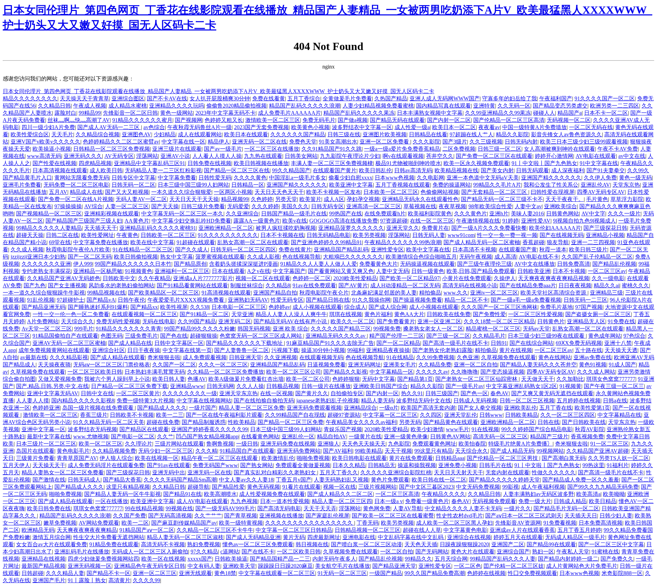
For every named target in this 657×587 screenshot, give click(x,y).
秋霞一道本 (553, 249)
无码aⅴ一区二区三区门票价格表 (111, 364)
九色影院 (399, 444)
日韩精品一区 (247, 185)
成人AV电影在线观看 (202, 501)
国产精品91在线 (182, 494)
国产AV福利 (337, 451)
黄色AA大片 (409, 314)
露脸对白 (65, 113)
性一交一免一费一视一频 (507, 235)
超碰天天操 (29, 235)
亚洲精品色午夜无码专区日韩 (149, 566)
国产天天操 (165, 206)
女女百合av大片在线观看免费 (51, 544)
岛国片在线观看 (35, 451)
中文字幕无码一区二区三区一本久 (182, 213)
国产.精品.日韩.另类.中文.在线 (52, 386)
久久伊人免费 (600, 177)
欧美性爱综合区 (30, 134)
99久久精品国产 (291, 170)
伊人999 (82, 264)
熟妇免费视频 (203, 544)
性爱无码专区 (287, 300)
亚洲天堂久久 (402, 228)
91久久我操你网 (371, 300)
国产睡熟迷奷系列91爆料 (98, 307)
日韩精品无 (381, 465)
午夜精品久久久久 (443, 494)
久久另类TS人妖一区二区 (618, 458)
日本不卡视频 (569, 271)
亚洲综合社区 (108, 350)
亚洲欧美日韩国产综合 (380, 386)
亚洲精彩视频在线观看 (111, 213)
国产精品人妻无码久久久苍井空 (538, 364)
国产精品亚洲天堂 (394, 566)
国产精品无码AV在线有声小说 (291, 321)
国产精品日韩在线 (328, 300)
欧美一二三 (169, 415)
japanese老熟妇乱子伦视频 (327, 400)
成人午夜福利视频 (543, 487)
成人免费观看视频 (205, 357)
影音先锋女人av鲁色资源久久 (566, 134)
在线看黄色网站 (260, 436)
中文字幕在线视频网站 (204, 400)
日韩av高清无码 (413, 170)
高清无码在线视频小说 (469, 285)
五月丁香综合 (303, 98)
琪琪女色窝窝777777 (610, 379)
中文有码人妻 (204, 566)
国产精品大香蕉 (122, 480)
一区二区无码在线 (591, 127)
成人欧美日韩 (106, 170)
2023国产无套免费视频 (261, 127)
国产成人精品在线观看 (117, 357)
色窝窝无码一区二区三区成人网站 (261, 336)
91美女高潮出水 (338, 142)
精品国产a (569, 113)
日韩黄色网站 (562, 213)
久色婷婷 (262, 199)
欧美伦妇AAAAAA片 (555, 228)
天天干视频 (398, 451)
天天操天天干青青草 (84, 98)
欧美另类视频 (369, 235)
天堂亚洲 (242, 314)
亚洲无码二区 (234, 321)
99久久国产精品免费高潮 (434, 573)
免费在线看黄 (268, 98)
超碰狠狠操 (203, 336)
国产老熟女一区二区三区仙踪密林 (477, 379)
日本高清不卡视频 (474, 249)
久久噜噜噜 (464, 372)
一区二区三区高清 (397, 494)
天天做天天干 (537, 379)
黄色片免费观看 (390, 480)
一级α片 (388, 408)
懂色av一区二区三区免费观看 (257, 544)
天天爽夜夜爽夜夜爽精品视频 (553, 278)
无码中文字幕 (378, 379)
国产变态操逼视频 (502, 372)
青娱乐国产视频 (343, 429)
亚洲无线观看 (195, 573)
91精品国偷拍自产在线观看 (65, 336)
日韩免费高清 (573, 264)
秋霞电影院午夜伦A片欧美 (78, 249)
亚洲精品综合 (360, 408)
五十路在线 (588, 350)
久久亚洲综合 (242, 213)
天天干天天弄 (320, 508)
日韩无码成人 (84, 480)
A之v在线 (258, 271)
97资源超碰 (394, 221)
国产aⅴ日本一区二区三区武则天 (523, 516)
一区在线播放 (111, 501)
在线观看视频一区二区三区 (144, 314)
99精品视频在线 (106, 293)
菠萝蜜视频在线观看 (220, 257)
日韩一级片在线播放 (326, 386)
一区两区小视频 (233, 192)
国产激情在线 (49, 480)
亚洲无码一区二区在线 (259, 142)
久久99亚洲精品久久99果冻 (498, 113)
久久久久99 (146, 580)
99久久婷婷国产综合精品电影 (536, 429)
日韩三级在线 (343, 134)
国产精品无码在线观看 (397, 120)
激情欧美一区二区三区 (272, 120)
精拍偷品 (430, 293)
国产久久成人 (191, 249)
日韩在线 (548, 422)
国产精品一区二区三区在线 (237, 170)
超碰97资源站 (343, 415)
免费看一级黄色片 (427, 501)
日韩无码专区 (327, 206)
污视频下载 (285, 350)
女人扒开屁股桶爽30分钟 (220, 98)
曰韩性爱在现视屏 (553, 192)
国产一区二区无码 (90, 257)
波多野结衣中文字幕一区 (362, 127)
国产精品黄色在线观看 (450, 422)
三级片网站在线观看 (179, 444)
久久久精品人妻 (65, 573)
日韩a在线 (615, 400)
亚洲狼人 (328, 444)
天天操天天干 (49, 465)
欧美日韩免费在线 (49, 508)
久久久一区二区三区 (223, 364)
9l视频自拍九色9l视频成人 (584, 221)
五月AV (58, 192)
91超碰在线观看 (196, 242)
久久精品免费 (434, 364)
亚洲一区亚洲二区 (439, 321)
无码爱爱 (238, 206)
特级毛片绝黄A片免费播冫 (520, 444)
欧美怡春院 (472, 444)
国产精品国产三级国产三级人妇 (84, 221)
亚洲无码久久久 (83, 156)
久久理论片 (138, 444)
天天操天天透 (621, 350)
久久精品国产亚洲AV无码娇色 (63, 278)
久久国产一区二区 (174, 364)
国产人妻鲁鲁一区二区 (241, 350)
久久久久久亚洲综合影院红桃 (395, 472)
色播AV (197, 379)
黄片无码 (294, 537)
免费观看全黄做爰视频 (302, 465)
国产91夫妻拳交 (606, 170)
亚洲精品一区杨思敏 (98, 271)
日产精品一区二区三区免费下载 (129, 386)
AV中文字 (593, 213)
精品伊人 (219, 142)
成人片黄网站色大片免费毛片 (581, 566)
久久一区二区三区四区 (567, 415)
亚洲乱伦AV (595, 185)
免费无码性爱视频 (118, 321)
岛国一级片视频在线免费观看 (98, 408)
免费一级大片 (534, 501)
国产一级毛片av (465, 386)
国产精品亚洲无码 (43, 307)
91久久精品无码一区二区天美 (108, 422)
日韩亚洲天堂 (245, 357)
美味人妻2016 (527, 213)
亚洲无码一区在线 (209, 472)
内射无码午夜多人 (334, 559)
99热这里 (593, 465)
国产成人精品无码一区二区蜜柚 (481, 242)
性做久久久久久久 (554, 472)
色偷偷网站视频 (440, 192)
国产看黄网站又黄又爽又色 (341, 271)
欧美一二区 (135, 523)
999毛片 (83, 329)
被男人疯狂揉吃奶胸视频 (286, 228)
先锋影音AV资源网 (518, 523)
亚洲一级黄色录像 (406, 436)
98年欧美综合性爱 (490, 206)
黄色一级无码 (635, 177)
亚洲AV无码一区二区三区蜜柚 (69, 343)
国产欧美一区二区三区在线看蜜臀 (393, 516)
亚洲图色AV (136, 134)
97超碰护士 (70, 300)
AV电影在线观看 (596, 156)
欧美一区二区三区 (101, 444)
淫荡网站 (147, 156)
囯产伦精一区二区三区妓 (514, 566)
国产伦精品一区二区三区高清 (508, 120)
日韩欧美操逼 (231, 559)
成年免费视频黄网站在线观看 (54, 350)
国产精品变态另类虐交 (560, 106)
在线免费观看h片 (384, 213)
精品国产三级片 (549, 436)
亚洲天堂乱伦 (460, 415)
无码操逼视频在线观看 (427, 264)
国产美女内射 (497, 170)
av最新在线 (33, 357)
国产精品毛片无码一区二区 (566, 508)
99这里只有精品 (433, 451)
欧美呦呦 (614, 494)
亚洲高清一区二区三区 (373, 206)
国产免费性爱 (489, 314)
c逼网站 (229, 551)
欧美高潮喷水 (220, 494)
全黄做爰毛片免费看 (347, 98)
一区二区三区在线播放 (271, 149)
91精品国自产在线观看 (247, 451)
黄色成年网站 (604, 336)
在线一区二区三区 (432, 221)
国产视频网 (188, 120)
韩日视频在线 (312, 544)
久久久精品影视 (69, 357)
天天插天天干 (100, 228)
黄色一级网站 (176, 113)
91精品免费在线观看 (114, 544)
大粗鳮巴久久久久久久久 (353, 257)
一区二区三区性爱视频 (535, 314)
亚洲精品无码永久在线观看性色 (420, 199)
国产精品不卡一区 (108, 573)
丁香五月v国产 (293, 480)
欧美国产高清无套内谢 (428, 408)
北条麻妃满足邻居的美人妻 (384, 293)
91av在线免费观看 (314, 285)
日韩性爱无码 (214, 177)
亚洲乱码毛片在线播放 (81, 551)
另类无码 (410, 422)
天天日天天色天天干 (279, 192)
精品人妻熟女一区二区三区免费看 (63, 472)
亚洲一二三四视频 (593, 242)
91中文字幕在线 (599, 163)
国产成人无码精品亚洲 (253, 537)
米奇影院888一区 (622, 573)
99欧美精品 (368, 451)
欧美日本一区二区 (454, 127)
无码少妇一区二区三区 (165, 451)
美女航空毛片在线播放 (342, 566)
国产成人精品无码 (512, 451)
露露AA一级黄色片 (256, 221)
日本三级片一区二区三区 (46, 444)
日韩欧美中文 (119, 278)
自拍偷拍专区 (347, 393)
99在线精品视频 (144, 508)
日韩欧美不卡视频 (132, 415)
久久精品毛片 (489, 336)
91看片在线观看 (301, 487)
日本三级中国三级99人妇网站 (193, 185)
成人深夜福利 (567, 170)
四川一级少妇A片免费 (48, 127)
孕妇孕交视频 (363, 199)
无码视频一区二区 (569, 120)
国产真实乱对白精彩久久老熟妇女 (275, 472)
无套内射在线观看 (507, 472)
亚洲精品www (187, 386)
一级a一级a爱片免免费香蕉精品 (402, 149)
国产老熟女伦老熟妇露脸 (442, 350)
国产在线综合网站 (531, 343)
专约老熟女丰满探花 (46, 271)
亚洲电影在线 (359, 537)
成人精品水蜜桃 (127, 106)
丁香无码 (367, 523)
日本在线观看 (228, 271)
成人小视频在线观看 (317, 307)
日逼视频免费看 (326, 364)
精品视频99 (234, 199)
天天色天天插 (420, 544)
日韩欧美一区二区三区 (168, 235)
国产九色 (35, 285)
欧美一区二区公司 (308, 379)
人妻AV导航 (407, 508)
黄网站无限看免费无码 (81, 177)
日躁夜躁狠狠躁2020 (464, 544)
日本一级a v (388, 501)
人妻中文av (528, 206)
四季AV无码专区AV (601, 192)
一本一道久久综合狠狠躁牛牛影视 (44, 293)
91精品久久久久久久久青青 (129, 329)
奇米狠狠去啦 (163, 357)
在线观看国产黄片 (335, 170)
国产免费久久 (617, 559)
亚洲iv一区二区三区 (494, 293)
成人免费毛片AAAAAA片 (289, 113)
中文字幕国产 (289, 271)
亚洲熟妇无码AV (248, 300)
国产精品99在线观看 (551, 544)
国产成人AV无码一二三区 (109, 127)
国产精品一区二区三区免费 (290, 422)
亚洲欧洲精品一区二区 (225, 228)
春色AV (499, 393)
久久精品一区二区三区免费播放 (225, 372)
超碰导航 (198, 487)
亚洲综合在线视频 (469, 537)
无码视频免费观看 (494, 501)
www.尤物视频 (90, 436)
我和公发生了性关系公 (551, 185)
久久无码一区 (514, 106)
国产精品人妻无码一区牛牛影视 (122, 494)
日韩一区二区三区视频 (527, 400)
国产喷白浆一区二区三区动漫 (366, 544)
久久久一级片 (624, 213)
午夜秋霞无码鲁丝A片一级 (199, 127)
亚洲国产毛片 (49, 580)
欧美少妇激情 (427, 429)
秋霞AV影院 (589, 429)
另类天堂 (286, 199)
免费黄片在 (435, 228)
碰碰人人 (544, 113)
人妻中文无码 (392, 271)
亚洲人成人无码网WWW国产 (445, 98)
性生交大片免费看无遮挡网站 (108, 537)
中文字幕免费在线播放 (100, 242)
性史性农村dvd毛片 (459, 516)
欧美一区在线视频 (163, 559)
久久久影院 (426, 142)
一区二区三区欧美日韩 (94, 372)
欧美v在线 (294, 221)
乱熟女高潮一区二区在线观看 (252, 242)
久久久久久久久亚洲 (46, 264)
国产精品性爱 (228, 487)
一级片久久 (517, 508)
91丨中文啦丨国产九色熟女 (544, 163)
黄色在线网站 (554, 357)
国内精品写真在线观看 (443, 106)
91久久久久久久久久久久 (228, 235)
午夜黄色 (127, 235)
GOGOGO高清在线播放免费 (343, 221)
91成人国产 (622, 364)
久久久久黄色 (250, 177)
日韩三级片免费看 (203, 206)
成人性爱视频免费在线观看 (272, 494)
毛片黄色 (597, 199)
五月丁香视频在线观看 (402, 185)
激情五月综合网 (52, 537)
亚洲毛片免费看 (22, 185)
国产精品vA (101, 300)
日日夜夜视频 (574, 285)
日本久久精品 (349, 465)
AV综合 (93, 206)
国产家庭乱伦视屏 (327, 516)
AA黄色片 (137, 221)
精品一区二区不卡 (466, 300)
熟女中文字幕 (176, 257)
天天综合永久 (471, 451)
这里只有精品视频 (128, 487)
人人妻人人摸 (32, 400)
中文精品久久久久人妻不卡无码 (463, 508)
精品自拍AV (331, 436)
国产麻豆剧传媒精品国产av (184, 523)
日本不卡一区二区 (606, 113)
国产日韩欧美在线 (584, 422)
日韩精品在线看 (428, 134)
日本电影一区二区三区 (238, 307)
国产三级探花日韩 (605, 228)
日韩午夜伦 (131, 300)
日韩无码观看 (532, 170)
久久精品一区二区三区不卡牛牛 (215, 530)
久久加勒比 (570, 379)
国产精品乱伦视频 (614, 264)
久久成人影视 (263, 257)
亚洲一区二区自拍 (476, 364)
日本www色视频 (394, 177)
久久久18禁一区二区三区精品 (499, 321)
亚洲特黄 (484, 106)
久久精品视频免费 (114, 451)
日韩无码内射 (521, 142)
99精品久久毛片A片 (497, 185)
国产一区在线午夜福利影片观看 (224, 415)
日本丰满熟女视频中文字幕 (430, 113)
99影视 (510, 487)
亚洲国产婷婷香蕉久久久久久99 (209, 429)
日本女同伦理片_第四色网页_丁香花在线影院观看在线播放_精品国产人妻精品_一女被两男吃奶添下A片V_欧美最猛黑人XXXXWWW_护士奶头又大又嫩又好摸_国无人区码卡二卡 (218, 91)
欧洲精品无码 (38, 530)
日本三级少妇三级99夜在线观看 (547, 336)
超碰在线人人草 (422, 530)
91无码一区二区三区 (342, 573)
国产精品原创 (190, 264)
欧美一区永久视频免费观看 (476, 163)
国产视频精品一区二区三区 (49, 213)
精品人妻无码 (377, 400)
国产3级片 (454, 142)
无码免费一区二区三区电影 (76, 185)
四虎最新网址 (323, 537)
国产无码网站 (431, 551)
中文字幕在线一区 (183, 142)
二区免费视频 (458, 149)
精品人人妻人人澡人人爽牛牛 (291, 314)
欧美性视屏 (174, 307)
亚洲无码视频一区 (90, 566)
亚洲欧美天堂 (239, 566)
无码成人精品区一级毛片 (575, 537)
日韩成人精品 (570, 501)
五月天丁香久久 (339, 472)
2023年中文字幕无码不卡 (225, 113)
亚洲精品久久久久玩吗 (176, 106)
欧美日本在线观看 (246, 134)
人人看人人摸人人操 (217, 156)
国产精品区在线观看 (144, 429)
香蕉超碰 (533, 242)
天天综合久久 (77, 321)
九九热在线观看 (263, 156)
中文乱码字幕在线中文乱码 (411, 537)
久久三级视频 (485, 142)
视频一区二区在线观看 (262, 278)
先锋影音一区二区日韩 (130, 113)
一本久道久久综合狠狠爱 (181, 192)
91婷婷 (510, 221)
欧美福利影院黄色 (430, 213)
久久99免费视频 (435, 357)
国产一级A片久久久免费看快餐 (489, 228)
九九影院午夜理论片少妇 (350, 156)
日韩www (491, 415)
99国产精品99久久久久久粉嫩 (199, 329)
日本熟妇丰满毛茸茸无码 (155, 372)
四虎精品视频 (95, 163)
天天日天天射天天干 (458, 472)
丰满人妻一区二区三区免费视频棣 (332, 163)
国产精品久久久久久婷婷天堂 (504, 480)
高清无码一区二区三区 (500, 436)
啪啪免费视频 (313, 458)
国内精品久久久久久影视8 (82, 400)
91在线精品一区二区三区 (143, 249)
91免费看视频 (559, 523)
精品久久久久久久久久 (30, 98)
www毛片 (457, 429)
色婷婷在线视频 (486, 573)
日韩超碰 (32, 573)
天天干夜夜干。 (564, 199)
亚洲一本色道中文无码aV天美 (483, 177)
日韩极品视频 (282, 386)
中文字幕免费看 (177, 177)
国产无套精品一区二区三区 (494, 192)
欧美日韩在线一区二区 (439, 480)
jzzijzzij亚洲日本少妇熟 (38, 257)
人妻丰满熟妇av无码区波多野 (538, 494)
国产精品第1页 (415, 379)
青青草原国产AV (77, 458)
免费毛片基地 (556, 307)
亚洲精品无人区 (586, 321)
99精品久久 (418, 559)
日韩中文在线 (97, 393)
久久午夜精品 (154, 278)
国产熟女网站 (256, 465)
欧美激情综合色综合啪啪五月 (421, 257)
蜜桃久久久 (635, 285)
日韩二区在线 (62, 235)
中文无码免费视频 (478, 487)
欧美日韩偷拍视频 (136, 257)
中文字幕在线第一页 (187, 350)
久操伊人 (505, 278)
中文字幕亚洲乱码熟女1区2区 (521, 386)
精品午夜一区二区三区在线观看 (220, 458)
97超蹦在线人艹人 (471, 134)
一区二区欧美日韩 (299, 551)
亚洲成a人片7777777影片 (203, 278)
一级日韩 (247, 444)
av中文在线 (631, 156)
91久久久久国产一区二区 (605, 98)
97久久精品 (204, 551)
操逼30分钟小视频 (323, 350)
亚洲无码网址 (364, 364)
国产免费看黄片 (396, 321)
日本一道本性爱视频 (284, 501)
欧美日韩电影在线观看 (359, 458)
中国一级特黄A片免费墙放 (534, 127)
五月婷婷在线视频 (579, 400)
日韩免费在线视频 (209, 163)
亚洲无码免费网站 (299, 451)
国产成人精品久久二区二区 (340, 494)
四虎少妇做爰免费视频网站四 (103, 559)
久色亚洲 (468, 357)
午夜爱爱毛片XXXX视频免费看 (186, 300)
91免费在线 (621, 321)
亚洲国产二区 (507, 544)
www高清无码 (44, 156)
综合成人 (355, 307)
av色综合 (154, 127)
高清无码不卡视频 (163, 544)
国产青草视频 (240, 516)
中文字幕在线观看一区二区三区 (277, 573)
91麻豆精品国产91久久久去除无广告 (330, 343)
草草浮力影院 (626, 199)
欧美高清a (588, 494)
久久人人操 (250, 386)
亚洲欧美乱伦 (520, 408)
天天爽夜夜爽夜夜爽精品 (87, 530)
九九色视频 (244, 501)
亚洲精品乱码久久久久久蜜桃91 (157, 228)
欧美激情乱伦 (277, 458)
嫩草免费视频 (59, 523)
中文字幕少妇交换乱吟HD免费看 (191, 221)
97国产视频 (589, 307)
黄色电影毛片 (73, 451)
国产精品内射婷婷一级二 (568, 559)
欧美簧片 (310, 199)
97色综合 (634, 336)
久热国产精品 (390, 98)
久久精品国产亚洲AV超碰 (597, 451)
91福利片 (618, 465)
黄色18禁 (225, 573)
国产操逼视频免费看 (417, 300)
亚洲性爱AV (536, 221)
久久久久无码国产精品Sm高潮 (180, 480)
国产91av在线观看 (168, 465)
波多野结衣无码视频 (92, 429)
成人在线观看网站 (200, 134)
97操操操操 (68, 206)
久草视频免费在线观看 (508, 357)
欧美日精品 (602, 501)
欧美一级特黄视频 (241, 523)
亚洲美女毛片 (399, 364)
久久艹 (165, 436)
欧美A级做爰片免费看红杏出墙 (246, 379)
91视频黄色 (138, 271)
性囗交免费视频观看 (532, 573)
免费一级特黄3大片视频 (145, 400)
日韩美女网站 (301, 156)
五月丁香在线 (555, 408)
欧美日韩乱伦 (375, 170)
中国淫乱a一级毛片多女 (297, 177)
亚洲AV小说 (175, 156)
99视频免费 (387, 329)
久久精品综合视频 (97, 134)
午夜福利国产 (555, 98)
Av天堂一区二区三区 (47, 329)
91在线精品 (400, 357)
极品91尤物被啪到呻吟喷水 (408, 163)
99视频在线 (179, 508)
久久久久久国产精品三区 (341, 329)
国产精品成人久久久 (161, 408)
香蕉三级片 (93, 415)
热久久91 (412, 393)
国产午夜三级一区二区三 (614, 386)
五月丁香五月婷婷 (579, 530)
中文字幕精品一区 (391, 372)
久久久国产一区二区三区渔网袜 (499, 307)
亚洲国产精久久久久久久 (551, 177)
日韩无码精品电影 (328, 235)
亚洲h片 (498, 213)
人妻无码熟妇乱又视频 (341, 480)
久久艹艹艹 (208, 516)
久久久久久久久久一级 (189, 393)
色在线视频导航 (301, 257)
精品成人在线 (86, 192)
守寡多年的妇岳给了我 (509, 98)
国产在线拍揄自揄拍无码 (264, 400)
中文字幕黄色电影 (465, 530)
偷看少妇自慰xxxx (350, 177)
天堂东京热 (626, 185)
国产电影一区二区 (133, 436)
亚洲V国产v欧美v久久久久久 (45, 142)
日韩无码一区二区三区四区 (243, 249)
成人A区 (334, 199)
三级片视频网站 (377, 487)
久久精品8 (278, 285)
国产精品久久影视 (345, 372)
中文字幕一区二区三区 (390, 415)
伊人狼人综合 (116, 458)
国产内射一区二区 (449, 120)
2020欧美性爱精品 (355, 278)
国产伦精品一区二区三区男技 (503, 458)
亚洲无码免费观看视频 (314, 408)
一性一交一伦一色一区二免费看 (71, 314)
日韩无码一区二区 (133, 185)
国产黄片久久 (311, 393)
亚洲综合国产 (513, 551)
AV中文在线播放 (534, 264)
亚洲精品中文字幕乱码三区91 (149, 163)
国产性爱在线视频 (54, 163)
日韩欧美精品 (521, 415)
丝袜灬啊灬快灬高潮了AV (79, 120)
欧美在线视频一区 (157, 458)
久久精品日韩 (54, 106)
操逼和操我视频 (417, 465)
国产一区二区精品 (398, 343)
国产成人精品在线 (130, 343)
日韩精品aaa (449, 458)
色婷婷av (279, 307)
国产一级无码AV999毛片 (225, 508)
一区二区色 (467, 566)
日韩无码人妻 (428, 235)
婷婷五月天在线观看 (518, 537)
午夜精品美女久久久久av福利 (361, 422)
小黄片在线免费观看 (466, 278)
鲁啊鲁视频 (220, 444)
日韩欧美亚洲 (533, 271)
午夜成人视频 (89, 106)
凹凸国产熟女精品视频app (207, 436)
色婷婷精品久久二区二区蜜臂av (121, 142)
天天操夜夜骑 (54, 364)
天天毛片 (62, 134)
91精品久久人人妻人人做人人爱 (318, 264)
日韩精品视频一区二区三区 (367, 530)
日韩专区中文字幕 (133, 177)
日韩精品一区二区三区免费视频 (111, 149)
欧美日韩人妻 (168, 379)
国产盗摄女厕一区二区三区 (598, 314)
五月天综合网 (451, 559)
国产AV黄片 (353, 285)
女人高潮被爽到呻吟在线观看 (559, 149)
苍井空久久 (439, 156)
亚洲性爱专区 (387, 249)
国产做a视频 (353, 120)
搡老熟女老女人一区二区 (433, 329)
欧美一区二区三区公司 (293, 372)
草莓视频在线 (419, 206)
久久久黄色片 (470, 213)
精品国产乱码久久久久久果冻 (359, 113)
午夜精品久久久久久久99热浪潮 (402, 242)
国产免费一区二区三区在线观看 (494, 156)
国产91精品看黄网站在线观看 (192, 285)
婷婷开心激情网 (554, 156)
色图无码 (112, 336)
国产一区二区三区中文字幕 (611, 544)
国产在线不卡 (258, 551)
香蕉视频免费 (587, 436)
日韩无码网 (220, 386)
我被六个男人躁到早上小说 (117, 379)
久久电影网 (430, 177)
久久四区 (431, 415)
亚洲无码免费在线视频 (287, 444)
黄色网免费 (376, 508)
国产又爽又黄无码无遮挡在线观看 (552, 393)
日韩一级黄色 (427, 271)
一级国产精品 (385, 573)
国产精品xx (144, 307)
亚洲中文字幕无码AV (52, 393)
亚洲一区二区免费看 (385, 142)
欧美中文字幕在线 (428, 249)
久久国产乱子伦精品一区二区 (597, 257)
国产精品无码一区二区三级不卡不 (502, 199)
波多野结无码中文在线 (423, 400)
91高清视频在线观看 (226, 293)
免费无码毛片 (318, 120)
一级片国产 (202, 408)
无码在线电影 (158, 321)
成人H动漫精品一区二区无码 (405, 285)
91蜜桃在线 (605, 551)
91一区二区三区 (609, 444)
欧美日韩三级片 (588, 249)
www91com (461, 235)
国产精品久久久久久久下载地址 (245, 343)
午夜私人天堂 (572, 551)
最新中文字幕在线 (49, 436)
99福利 (355, 350)
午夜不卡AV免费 (617, 149)
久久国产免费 (129, 516)
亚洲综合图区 (128, 98)
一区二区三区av (607, 271)
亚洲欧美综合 (560, 206)
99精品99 (90, 113)
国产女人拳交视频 (480, 408)
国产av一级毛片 (223, 149)
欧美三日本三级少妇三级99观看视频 (584, 142)
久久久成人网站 (596, 372)
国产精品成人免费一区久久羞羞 (580, 480)
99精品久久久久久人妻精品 (49, 228)
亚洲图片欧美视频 (385, 134)
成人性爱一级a (412, 127)
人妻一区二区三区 (127, 206)
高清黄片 (119, 580)
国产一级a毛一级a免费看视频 (526, 300)
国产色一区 (474, 393)
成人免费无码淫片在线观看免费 (106, 465)
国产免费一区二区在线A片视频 (75, 199)
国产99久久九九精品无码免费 (603, 487)
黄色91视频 (592, 364)
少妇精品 (165, 134)
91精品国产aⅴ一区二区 (146, 530)
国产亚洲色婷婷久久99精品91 (326, 242)
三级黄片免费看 (35, 458)
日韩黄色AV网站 (450, 436)
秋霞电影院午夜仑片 (324, 293)
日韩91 (499, 343)
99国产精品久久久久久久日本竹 (133, 264)
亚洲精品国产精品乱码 (341, 249)
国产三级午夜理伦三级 (484, 264)
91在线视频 (485, 429)
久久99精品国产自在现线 (295, 415)
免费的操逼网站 (452, 185)
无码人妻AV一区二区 (141, 199)
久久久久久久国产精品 (297, 134)
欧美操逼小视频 (52, 149)
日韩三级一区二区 (499, 149)
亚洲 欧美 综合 (290, 329)
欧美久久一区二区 (352, 321)
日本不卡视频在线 (282, 235)
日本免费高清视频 (600, 523)
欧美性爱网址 (97, 235)
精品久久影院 (512, 134)
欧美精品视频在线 (456, 170)
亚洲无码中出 (168, 472)
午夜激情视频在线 (478, 221)
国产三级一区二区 (448, 336)
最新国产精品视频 (43, 566)
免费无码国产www (215, 465)
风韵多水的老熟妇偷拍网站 (121, 285)
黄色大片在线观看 (472, 551)
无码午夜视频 (475, 257)
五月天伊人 (16, 465)
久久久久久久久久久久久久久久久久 (309, 523)
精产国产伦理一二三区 (396, 336)
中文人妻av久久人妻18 (246, 480)
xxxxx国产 (200, 559)
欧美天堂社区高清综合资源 (554, 293)
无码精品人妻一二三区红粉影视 (163, 170)
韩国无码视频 (253, 329)
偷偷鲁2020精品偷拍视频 (236, 106)
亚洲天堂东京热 (238, 393)
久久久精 (206, 451)
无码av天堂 (536, 329)
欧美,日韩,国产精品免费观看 (481, 271)
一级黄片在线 (365, 436)
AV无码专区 (119, 156)
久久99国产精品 (197, 321)
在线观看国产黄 (518, 249)
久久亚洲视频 (280, 357)
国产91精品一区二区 (204, 314)
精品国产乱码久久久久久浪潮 (304, 106)
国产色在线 (174, 336)
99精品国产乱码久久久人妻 (503, 559)
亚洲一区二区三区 (155, 573)
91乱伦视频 (40, 300)
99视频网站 (550, 451)
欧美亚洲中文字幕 (351, 185)
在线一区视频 (276, 393)
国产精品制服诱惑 (204, 422)
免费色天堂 (303, 142)
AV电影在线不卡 (539, 257)
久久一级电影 (608, 278)
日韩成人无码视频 (475, 400)
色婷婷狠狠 (346, 379)
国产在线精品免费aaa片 (528, 285)
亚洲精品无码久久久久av (336, 336)
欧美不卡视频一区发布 (333, 192)
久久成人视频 (27, 249)
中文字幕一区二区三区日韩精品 (294, 530)
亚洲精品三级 (606, 293)
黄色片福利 (378, 314)
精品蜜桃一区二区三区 (493, 329)
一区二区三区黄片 (138, 393)
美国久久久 (295, 206)
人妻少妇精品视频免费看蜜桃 (378, 106)
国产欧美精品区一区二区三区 (163, 293)
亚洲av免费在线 (592, 357)
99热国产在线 (345, 213)
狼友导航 (558, 242)
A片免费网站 (43, 321)
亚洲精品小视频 (605, 235)
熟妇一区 (543, 551)
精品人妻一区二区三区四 (342, 501)
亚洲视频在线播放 (281, 516)
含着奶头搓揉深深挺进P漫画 (243, 264)
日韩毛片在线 (495, 465)
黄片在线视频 (515, 350)
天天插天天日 (580, 516)
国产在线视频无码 (561, 235)
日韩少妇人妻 (616, 516)
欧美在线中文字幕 (152, 242)
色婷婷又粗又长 (224, 120)
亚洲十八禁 (618, 343)
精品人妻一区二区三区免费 (251, 408)
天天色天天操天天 (364, 444)
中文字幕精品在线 (619, 415)
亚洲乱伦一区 (298, 436)
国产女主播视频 (67, 285)
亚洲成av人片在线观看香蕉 (522, 530)
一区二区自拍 (396, 551)
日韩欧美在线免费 (449, 314)
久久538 (199, 307)
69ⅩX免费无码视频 (579, 343)
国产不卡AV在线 (167, 98)
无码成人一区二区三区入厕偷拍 (150, 551)
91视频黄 (570, 386)
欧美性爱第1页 (592, 408)
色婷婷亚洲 (46, 408)
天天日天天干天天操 (194, 199)
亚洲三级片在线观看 (177, 149)
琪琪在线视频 (345, 314)
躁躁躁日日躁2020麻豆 (285, 566)
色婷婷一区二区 (312, 278)
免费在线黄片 (295, 249)
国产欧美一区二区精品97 (409, 278)
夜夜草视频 (452, 206)
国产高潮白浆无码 (563, 458)
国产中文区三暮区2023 (426, 487)
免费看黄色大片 (378, 264)
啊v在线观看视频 (403, 156)
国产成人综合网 (388, 307)
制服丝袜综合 (246, 285)
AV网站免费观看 (99, 523)
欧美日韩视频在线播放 (261, 163)
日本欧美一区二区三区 (390, 192)
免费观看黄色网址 (434, 444)
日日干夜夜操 (143, 350)
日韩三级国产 (441, 393)
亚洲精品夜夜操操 (388, 350)
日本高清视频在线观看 (60, 170)
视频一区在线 (339, 487)
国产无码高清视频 (170, 516)
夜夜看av (489, 127)
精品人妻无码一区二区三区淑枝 (185, 537)
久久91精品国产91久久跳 (331, 149)
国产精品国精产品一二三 (280, 559)
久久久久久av (432, 372)
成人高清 (505, 257)
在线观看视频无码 (321, 357)
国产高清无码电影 (279, 508)
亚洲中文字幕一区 (43, 429)
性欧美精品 (241, 422)
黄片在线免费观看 (411, 458)
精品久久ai (606, 285)
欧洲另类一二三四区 (614, 106)
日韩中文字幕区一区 (179, 343)
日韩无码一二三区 (585, 300)
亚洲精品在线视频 (43, 559)
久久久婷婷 (265, 206)
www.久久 (455, 293)
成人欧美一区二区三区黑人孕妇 (454, 523)
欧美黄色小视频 (310, 127)
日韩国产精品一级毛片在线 (294, 213)
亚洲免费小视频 (457, 465)
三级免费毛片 (141, 336)
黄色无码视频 (263, 487)
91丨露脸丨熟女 (87, 580)
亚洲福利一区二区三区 (182, 271)
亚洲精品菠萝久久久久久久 (351, 228)
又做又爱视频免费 (60, 379)
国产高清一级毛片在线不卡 (455, 343)
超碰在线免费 (162, 422)
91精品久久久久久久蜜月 (142, 120)
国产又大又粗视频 (127, 192)
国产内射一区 (382, 393)
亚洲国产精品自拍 (275, 293)
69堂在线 (60, 242)
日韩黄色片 (551, 321)
